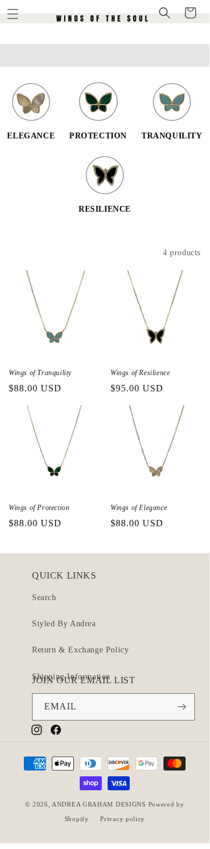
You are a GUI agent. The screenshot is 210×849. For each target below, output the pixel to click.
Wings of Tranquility (40, 373)
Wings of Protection (39, 508)
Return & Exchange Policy (80, 649)
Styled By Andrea (64, 623)
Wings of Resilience (140, 373)
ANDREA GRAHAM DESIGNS (99, 804)
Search (44, 597)
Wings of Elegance (139, 508)
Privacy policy (122, 818)
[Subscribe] (181, 706)
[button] (14, 13)
